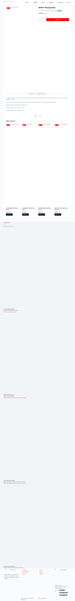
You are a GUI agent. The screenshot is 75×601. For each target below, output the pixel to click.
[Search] (70, 2)
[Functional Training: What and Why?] (37, 266)
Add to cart (57, 19)
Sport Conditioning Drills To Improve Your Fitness (13, 567)
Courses (51, 2)
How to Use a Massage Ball (9, 396)
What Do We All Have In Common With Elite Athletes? (14, 481)
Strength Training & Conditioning (9, 480)
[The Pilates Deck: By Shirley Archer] (45, 164)
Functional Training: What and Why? (11, 310)
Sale (43, 2)
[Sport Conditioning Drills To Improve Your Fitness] (37, 524)
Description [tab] (32, 93)
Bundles (35, 2)
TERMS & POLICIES (42, 598)
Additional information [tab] (40, 93)
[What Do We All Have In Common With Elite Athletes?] (37, 438)
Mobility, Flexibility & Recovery (9, 394)
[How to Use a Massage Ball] (37, 352)
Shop (27, 2)
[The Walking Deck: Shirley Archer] (13, 164)
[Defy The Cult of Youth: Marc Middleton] (62, 164)
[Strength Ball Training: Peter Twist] (29, 164)
